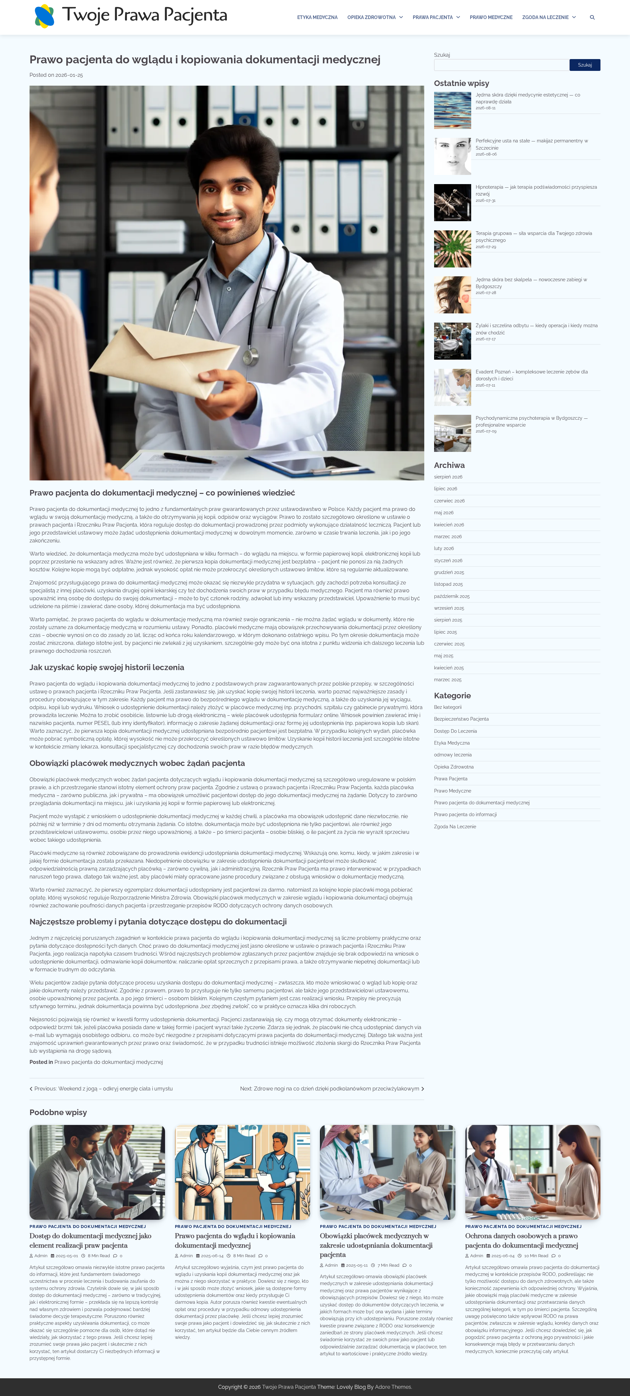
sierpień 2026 (448, 477)
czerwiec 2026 (449, 501)
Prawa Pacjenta (433, 17)
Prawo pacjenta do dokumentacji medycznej (108, 1062)
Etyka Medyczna (317, 17)
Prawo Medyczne (491, 17)
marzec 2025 (448, 680)
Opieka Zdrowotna (371, 17)
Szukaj (442, 55)
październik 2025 (452, 596)
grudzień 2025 (449, 572)
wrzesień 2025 (449, 608)
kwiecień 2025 (449, 667)
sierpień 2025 (448, 620)
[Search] (592, 17)
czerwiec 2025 (449, 644)
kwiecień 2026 (449, 524)
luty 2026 (444, 548)
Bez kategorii (448, 707)
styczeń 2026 (448, 560)
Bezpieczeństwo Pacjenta (461, 719)
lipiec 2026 (445, 489)
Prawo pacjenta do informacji (465, 814)
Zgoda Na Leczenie (545, 17)
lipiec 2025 (445, 632)
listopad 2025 (448, 584)
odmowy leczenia (453, 755)
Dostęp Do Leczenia (455, 731)
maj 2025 (443, 656)
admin (41, 1255)
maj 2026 (443, 513)
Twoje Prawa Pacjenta (289, 1387)
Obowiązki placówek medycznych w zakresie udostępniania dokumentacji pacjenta (376, 1245)
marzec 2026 (448, 536)
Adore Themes (393, 1387)
